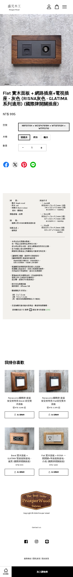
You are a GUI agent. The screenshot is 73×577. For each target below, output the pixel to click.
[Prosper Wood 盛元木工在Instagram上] (36, 543)
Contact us (36, 527)
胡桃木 (24, 137)
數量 (5, 145)
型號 (5, 125)
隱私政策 (36, 559)
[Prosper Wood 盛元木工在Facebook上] (26, 543)
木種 (5, 136)
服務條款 (27, 559)
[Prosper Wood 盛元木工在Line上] (47, 543)
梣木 (35, 137)
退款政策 (45, 559)
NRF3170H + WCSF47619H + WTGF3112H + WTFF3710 (44, 127)
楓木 (46, 137)
